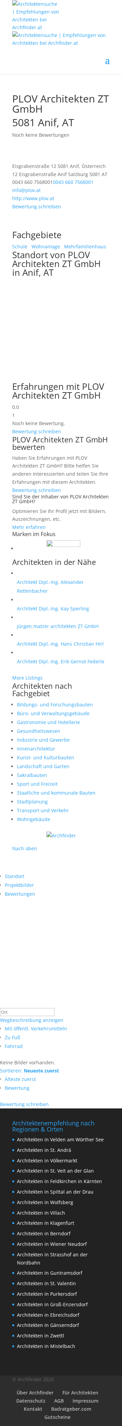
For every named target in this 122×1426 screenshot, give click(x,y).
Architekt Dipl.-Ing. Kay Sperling (53, 608)
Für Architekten (80, 1392)
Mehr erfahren (29, 527)
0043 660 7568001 (73, 182)
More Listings (27, 677)
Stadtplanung (32, 801)
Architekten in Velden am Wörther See (60, 1139)
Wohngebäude (33, 819)
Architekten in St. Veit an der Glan (55, 1170)
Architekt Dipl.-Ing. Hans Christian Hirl (60, 644)
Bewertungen (20, 894)
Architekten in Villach (41, 1213)
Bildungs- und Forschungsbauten (55, 704)
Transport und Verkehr (43, 810)
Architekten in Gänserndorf (48, 1325)
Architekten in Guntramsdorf (49, 1273)
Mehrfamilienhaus (84, 246)
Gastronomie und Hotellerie (48, 722)
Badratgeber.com (71, 1409)
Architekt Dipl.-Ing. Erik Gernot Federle (60, 661)
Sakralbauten (32, 775)
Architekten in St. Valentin (46, 1283)
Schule (19, 246)
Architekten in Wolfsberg (45, 1202)
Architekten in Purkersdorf (47, 1294)
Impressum (85, 1401)
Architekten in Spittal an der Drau (55, 1192)
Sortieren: (29, 1070)
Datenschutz (30, 1401)
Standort (14, 876)
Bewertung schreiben (36, 206)
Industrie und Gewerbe (43, 740)
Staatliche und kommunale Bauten (56, 793)
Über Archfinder (35, 1392)
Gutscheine (57, 1417)
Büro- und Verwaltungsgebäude (53, 713)
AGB (59, 1401)
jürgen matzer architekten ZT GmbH (58, 626)
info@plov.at (26, 190)
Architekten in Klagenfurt (45, 1223)
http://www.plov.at (33, 198)
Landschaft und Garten (43, 766)
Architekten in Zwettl (40, 1335)
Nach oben (24, 848)
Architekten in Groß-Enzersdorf (52, 1304)
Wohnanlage (45, 246)
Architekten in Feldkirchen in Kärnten (59, 1181)
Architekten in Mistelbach (46, 1346)
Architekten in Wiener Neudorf (52, 1244)
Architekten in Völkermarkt (47, 1160)
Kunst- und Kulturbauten (45, 757)
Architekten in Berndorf (43, 1233)
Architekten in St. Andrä (44, 1150)
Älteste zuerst (20, 1079)
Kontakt (33, 1409)
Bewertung (17, 1088)
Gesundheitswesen (38, 731)
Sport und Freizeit (37, 784)
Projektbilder (19, 885)
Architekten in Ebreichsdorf (48, 1315)
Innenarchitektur (36, 748)
